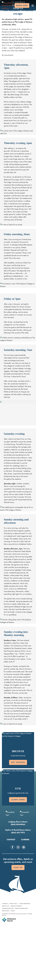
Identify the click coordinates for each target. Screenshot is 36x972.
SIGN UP (18, 867)
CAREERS (25, 839)
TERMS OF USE (5, 906)
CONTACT (11, 839)
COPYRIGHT (5, 903)
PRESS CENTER (5, 911)
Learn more (18, 799)
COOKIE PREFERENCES (24, 903)
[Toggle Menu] (32, 5)
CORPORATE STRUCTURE (7, 908)
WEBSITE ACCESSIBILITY (16, 906)
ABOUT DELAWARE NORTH (21, 908)
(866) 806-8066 (18, 824)
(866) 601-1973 (18, 832)
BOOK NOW (22, 5)
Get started (18, 762)
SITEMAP (13, 911)
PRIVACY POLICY (13, 903)
